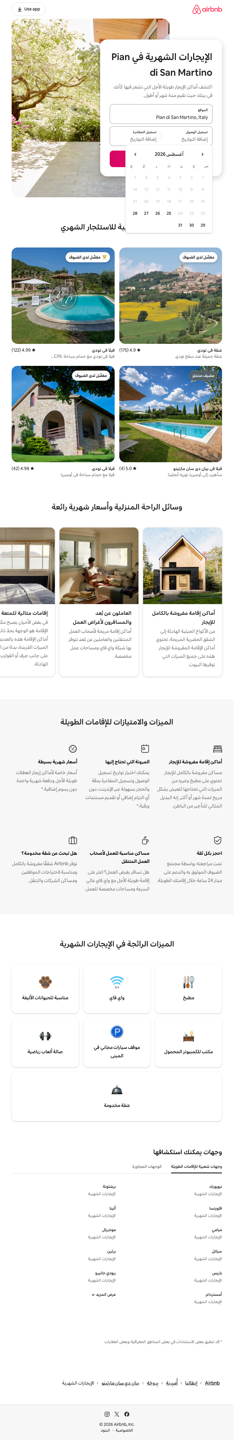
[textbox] (187, 139)
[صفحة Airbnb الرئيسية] (207, 9)
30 (191, 225)
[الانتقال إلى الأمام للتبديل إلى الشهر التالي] (135, 154)
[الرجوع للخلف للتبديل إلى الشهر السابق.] (202, 154)
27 (146, 213)
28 (135, 213)
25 (169, 213)
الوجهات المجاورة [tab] (147, 1166)
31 (180, 225)
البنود (105, 1430)
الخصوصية (124, 1430)
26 (157, 213)
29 (203, 225)
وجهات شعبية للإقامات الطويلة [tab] (196, 1166)
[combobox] (161, 117)
